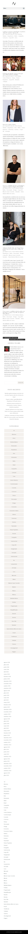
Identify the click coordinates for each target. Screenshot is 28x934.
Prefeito (14, 602)
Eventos (17, 129)
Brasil (14, 465)
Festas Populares (14, 529)
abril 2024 (6, 728)
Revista (14, 617)
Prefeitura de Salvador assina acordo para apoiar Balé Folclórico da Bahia (13, 74)
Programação (14, 606)
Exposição (14, 526)
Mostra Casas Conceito (8, 191)
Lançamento (14, 564)
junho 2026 (6, 667)
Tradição (5, 81)
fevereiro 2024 (7, 733)
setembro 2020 (7, 770)
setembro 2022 (7, 756)
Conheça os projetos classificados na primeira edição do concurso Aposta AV (14, 32)
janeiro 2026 (7, 679)
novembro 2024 (7, 711)
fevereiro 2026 (7, 676)
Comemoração (14, 484)
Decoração (9, 190)
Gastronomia (14, 541)
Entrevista (10, 129)
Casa (14, 476)
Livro (16, 37)
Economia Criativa (14, 510)
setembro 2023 (7, 744)
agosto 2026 (7, 662)
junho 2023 (6, 751)
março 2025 (7, 702)
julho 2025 (6, 693)
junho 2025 (6, 695)
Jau (14, 560)
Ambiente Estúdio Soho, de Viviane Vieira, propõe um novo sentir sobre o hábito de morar (13, 249)
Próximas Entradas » (17, 339)
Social (14, 632)
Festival (14, 533)
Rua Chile (14, 621)
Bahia (16, 36)
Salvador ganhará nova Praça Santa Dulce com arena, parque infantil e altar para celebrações (14, 411)
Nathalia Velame (14, 598)
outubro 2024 (7, 714)
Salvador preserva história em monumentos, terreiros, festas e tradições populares (14, 405)
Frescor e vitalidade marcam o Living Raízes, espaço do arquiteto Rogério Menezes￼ (14, 186)
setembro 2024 (7, 716)
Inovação (7, 131)
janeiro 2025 (7, 707)
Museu (14, 590)
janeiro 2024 (7, 735)
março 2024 (7, 730)
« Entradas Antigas (10, 337)
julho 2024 (6, 721)
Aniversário (14, 445)
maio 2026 (6, 669)
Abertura (14, 434)
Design (15, 190)
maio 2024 (6, 726)
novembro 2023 (8, 740)
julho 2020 (6, 775)
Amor (14, 438)
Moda (14, 579)
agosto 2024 (7, 718)
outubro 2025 (7, 686)
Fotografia (14, 537)
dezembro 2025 (7, 681)
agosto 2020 (7, 773)
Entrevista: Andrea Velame (9, 124)
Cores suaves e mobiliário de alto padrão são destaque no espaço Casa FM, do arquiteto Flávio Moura (14, 312)
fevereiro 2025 (7, 704)
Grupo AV (7, 34)
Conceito (14, 487)
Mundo (14, 587)
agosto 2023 (7, 747)
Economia (14, 506)
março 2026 (7, 674)
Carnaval (14, 472)
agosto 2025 (7, 690)
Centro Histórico (7, 78)
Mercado (14, 575)
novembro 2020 (8, 766)
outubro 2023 (7, 742)
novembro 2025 (7, 683)
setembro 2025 (7, 688)
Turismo (14, 644)
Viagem (14, 651)
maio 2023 (6, 754)
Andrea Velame (19, 188)
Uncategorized (14, 648)
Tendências (14, 636)
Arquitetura (10, 36)
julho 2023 (6, 749)
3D (14, 430)
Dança (13, 78)
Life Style (14, 568)
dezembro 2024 (7, 709)
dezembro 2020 (8, 763)
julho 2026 (6, 664)
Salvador (17, 79)
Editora (6, 188)
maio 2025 (6, 697)
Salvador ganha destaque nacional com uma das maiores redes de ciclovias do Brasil (14, 395)
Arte (16, 127)
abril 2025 (6, 700)
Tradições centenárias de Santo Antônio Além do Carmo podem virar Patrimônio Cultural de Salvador (14, 417)
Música (14, 594)
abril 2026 (6, 671)
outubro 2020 (7, 768)
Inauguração (14, 548)
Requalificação (14, 610)
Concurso (5, 37)
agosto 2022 (7, 758)
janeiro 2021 (6, 761)
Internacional (14, 556)
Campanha (20, 36)
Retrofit (14, 613)
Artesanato (14, 457)
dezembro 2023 (7, 737)
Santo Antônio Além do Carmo (15, 257)
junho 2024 (6, 723)
